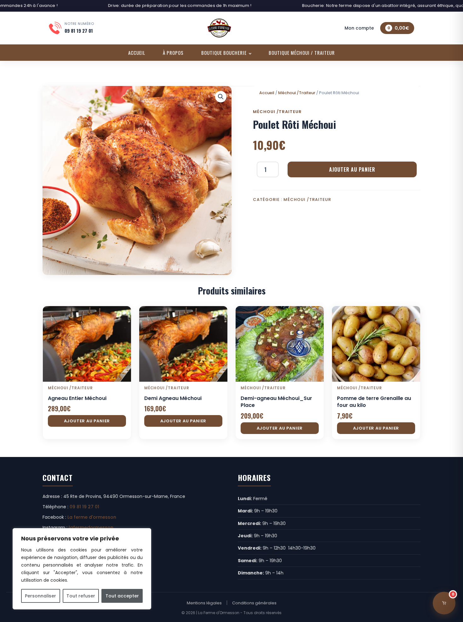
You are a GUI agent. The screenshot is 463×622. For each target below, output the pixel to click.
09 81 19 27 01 (84, 507)
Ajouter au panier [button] (87, 421)
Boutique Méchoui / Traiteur (302, 52)
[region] (82, 568)
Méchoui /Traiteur (296, 93)
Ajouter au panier (352, 169)
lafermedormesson (91, 527)
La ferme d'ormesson (91, 517)
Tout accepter (122, 596)
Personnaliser (40, 596)
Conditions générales (254, 603)
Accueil (136, 52)
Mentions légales (204, 603)
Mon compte (359, 28)
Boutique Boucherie (224, 52)
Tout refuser (80, 596)
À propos (173, 52)
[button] (220, 96)
